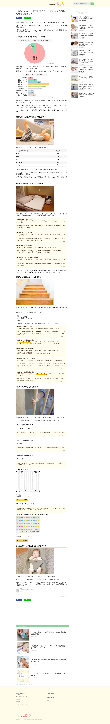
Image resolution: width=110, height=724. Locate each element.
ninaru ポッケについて (20, 696)
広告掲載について (50, 694)
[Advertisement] (28, 613)
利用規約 (18, 701)
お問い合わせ (49, 700)
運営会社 (18, 699)
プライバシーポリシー (20, 704)
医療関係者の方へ (50, 697)
